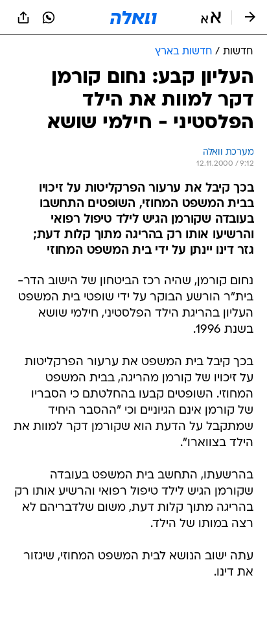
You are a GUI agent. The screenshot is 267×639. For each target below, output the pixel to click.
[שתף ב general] (23, 17)
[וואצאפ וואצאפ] (48, 17)
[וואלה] (133, 17)
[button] (211, 17)
